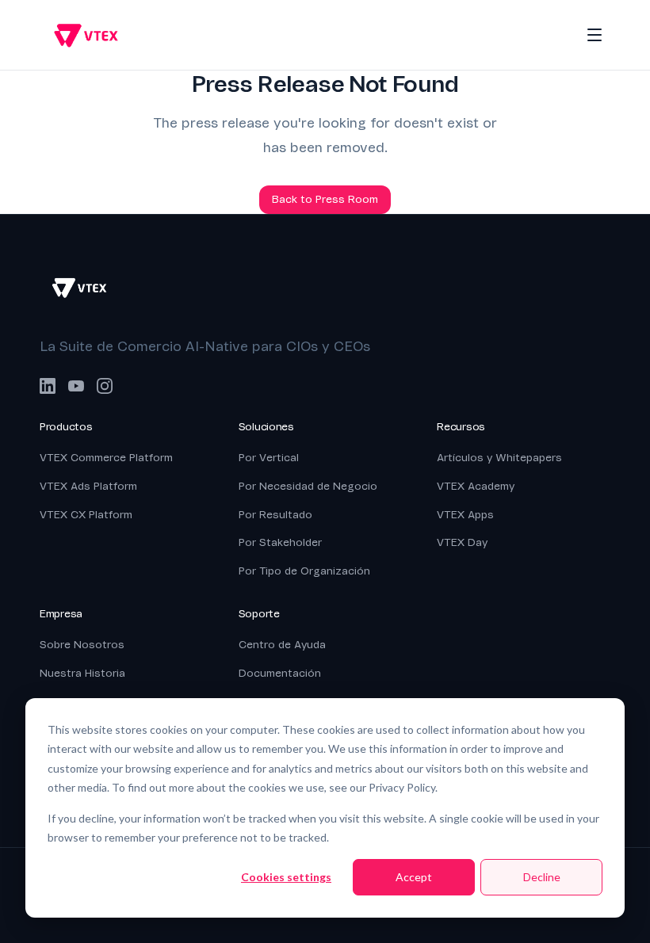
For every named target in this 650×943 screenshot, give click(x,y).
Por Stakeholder (280, 542)
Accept (414, 877)
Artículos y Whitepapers (499, 457)
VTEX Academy (475, 486)
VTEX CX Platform (86, 514)
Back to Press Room (325, 199)
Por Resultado (275, 514)
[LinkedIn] (47, 386)
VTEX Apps (465, 514)
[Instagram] (105, 386)
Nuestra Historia (82, 673)
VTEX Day (462, 542)
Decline (541, 877)
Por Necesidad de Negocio (308, 486)
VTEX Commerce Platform (106, 457)
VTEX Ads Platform (88, 486)
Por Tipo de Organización (304, 571)
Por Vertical (269, 457)
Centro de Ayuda (282, 644)
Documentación (280, 673)
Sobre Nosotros (82, 644)
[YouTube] (76, 386)
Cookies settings (286, 877)
